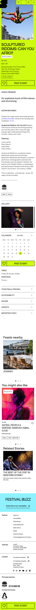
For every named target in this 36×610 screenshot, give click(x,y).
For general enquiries (19, 557)
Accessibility (17, 518)
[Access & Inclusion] (4, 596)
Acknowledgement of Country (22, 537)
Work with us (17, 527)
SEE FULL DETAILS (7, 77)
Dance (9, 194)
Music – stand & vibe (13, 437)
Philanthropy (17, 521)
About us (16, 515)
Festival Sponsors (18, 524)
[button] (16, 229)
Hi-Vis (12, 121)
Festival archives (18, 534)
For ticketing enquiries (20, 561)
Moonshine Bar (8, 119)
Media (15, 531)
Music (3, 194)
